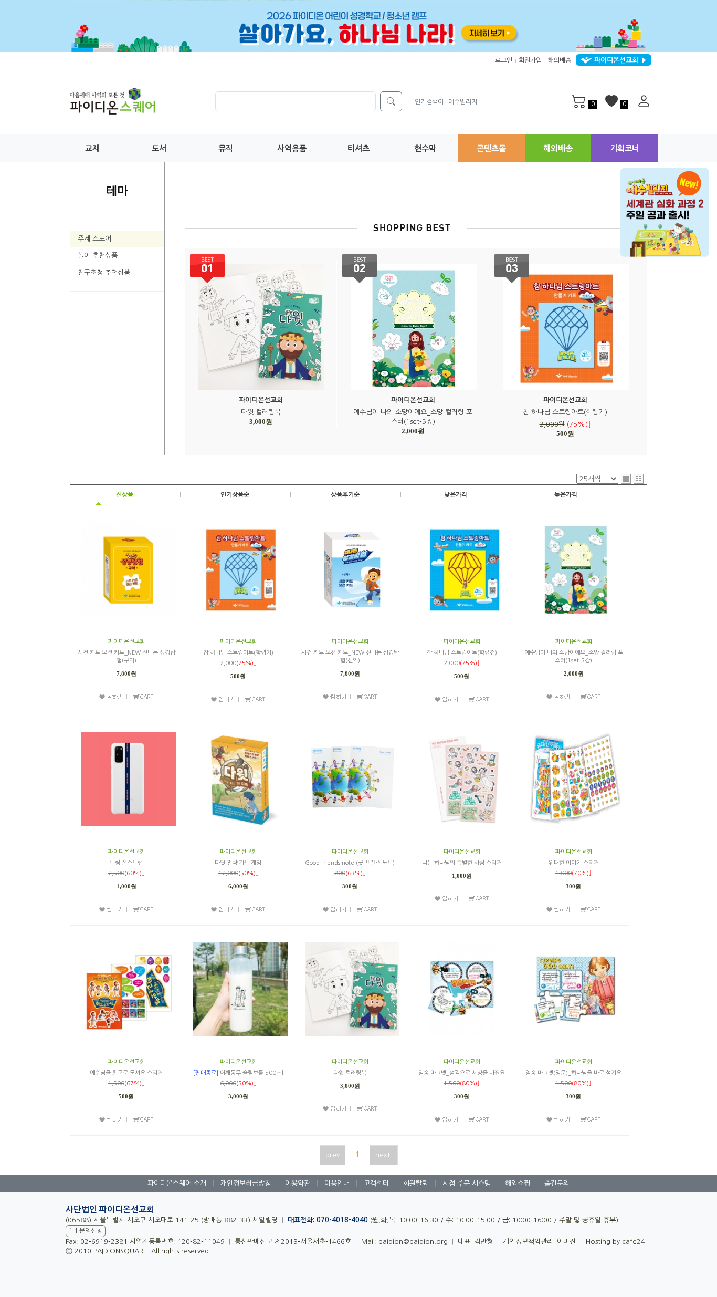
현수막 (425, 148)
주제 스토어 (94, 238)
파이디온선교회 (261, 400)
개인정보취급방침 (245, 1183)
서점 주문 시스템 (466, 1183)
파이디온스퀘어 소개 (176, 1183)
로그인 (503, 60)
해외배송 (559, 60)
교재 (92, 148)
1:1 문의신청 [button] (85, 1231)
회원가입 (530, 60)
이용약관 (297, 1183)
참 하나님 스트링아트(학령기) (565, 412)
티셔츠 (358, 148)
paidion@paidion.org (413, 1241)
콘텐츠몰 (491, 148)
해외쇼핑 (517, 1183)
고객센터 (376, 1183)
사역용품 (292, 148)
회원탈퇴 (415, 1183)
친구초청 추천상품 (104, 272)
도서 (159, 148)
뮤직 (225, 148)
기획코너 (624, 148)
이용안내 (337, 1183)
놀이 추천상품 (98, 255)
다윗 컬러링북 (261, 412)
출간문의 (557, 1183)
